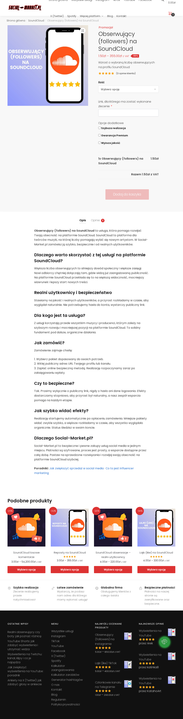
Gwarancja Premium (114, 135)
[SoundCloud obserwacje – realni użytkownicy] (113, 528)
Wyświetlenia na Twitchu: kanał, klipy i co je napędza (25, 658)
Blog (54, 695)
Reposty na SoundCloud (70, 552)
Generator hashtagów (67, 680)
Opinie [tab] (95, 220)
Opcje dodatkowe (111, 123)
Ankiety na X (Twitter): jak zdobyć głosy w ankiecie (25, 682)
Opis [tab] (82, 220)
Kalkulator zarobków (65, 675)
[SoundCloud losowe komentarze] (26, 528)
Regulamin (58, 700)
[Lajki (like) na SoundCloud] (156, 528)
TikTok (55, 641)
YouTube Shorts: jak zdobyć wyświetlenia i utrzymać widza (23, 645)
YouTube (57, 646)
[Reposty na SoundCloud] (70, 528)
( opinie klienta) (126, 73)
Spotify (56, 661)
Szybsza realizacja (113, 128)
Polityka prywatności (65, 704)
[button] (83, 30)
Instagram (58, 636)
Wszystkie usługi (62, 631)
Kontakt (56, 690)
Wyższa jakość (110, 143)
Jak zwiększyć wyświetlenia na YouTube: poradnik (25, 671)
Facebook (58, 651)
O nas (55, 685)
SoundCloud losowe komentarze (26, 555)
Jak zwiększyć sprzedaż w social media (76, 468)
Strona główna (16, 20)
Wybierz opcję (26, 569)
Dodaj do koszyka (127, 194)
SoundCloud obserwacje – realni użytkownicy (113, 555)
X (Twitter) (58, 656)
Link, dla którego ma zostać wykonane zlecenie (124, 104)
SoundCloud (36, 20)
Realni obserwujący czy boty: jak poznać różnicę (24, 634)
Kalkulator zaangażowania (62, 668)
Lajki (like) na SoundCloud (156, 552)
